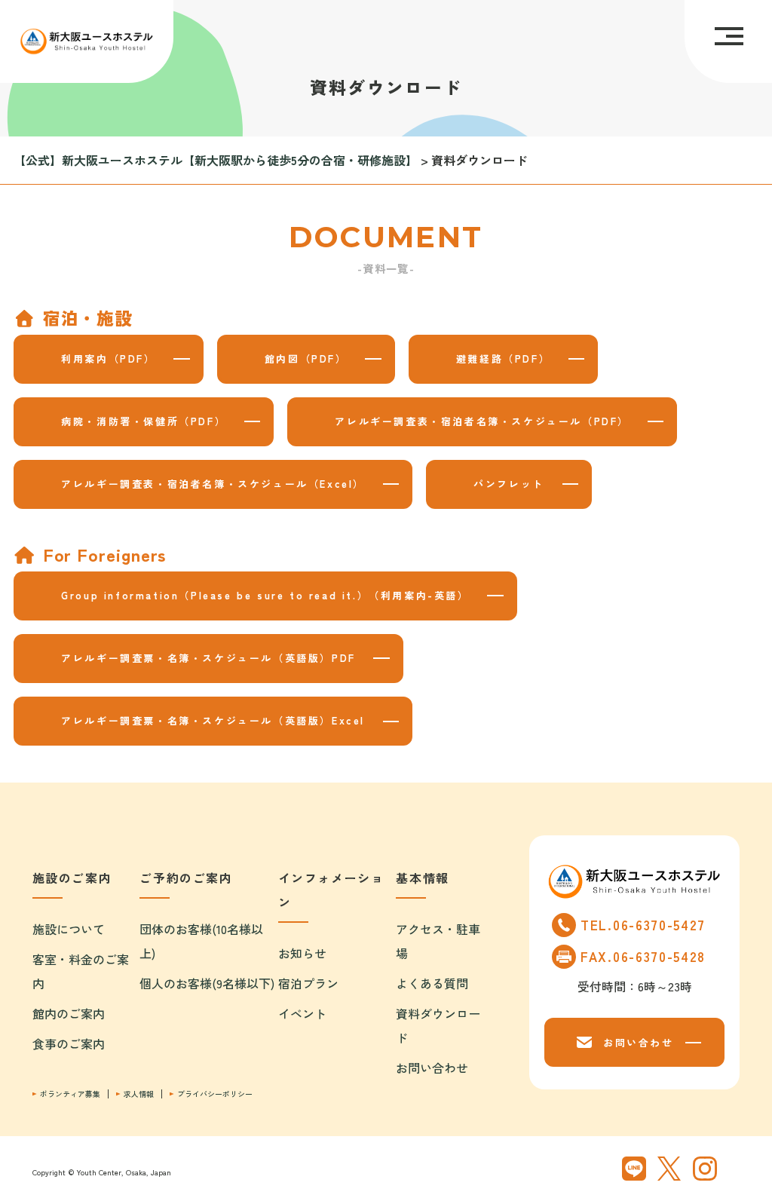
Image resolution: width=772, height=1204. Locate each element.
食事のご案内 (68, 1043)
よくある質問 (432, 983)
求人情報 (139, 1093)
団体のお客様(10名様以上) (201, 941)
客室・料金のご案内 (80, 971)
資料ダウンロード (438, 1025)
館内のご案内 (68, 1013)
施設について (68, 929)
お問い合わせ (432, 1067)
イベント (302, 1013)
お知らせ (302, 953)
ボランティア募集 (70, 1093)
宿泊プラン (308, 983)
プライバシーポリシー (215, 1093)
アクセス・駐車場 (438, 941)
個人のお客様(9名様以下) (206, 983)
